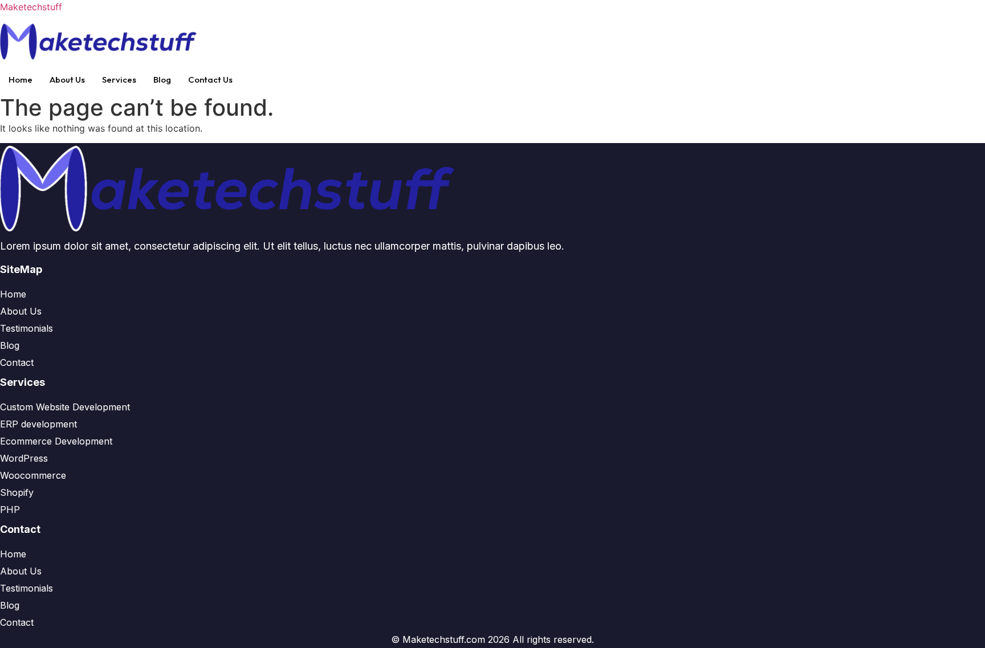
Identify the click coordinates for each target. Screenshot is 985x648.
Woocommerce (33, 475)
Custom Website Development (65, 407)
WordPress (24, 458)
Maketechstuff (31, 7)
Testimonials (26, 328)
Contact (17, 362)
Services (119, 79)
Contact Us (210, 79)
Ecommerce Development (56, 441)
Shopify (17, 492)
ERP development (38, 424)
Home (20, 79)
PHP (10, 509)
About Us (67, 79)
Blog (162, 79)
